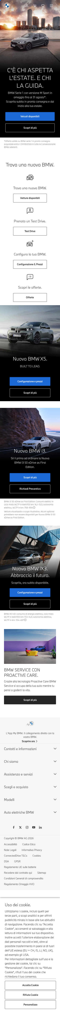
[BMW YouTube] (33, 827)
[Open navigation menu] (51, 5)
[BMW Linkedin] (40, 827)
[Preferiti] (43, 5)
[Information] (34, 508)
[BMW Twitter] (20, 827)
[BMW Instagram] (27, 827)
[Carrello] (35, 5)
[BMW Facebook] (13, 827)
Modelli (9, 800)
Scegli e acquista (16, 787)
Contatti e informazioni (20, 749)
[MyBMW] (27, 5)
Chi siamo (11, 761)
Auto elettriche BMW (19, 812)
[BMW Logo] (7, 6)
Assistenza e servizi (18, 774)
